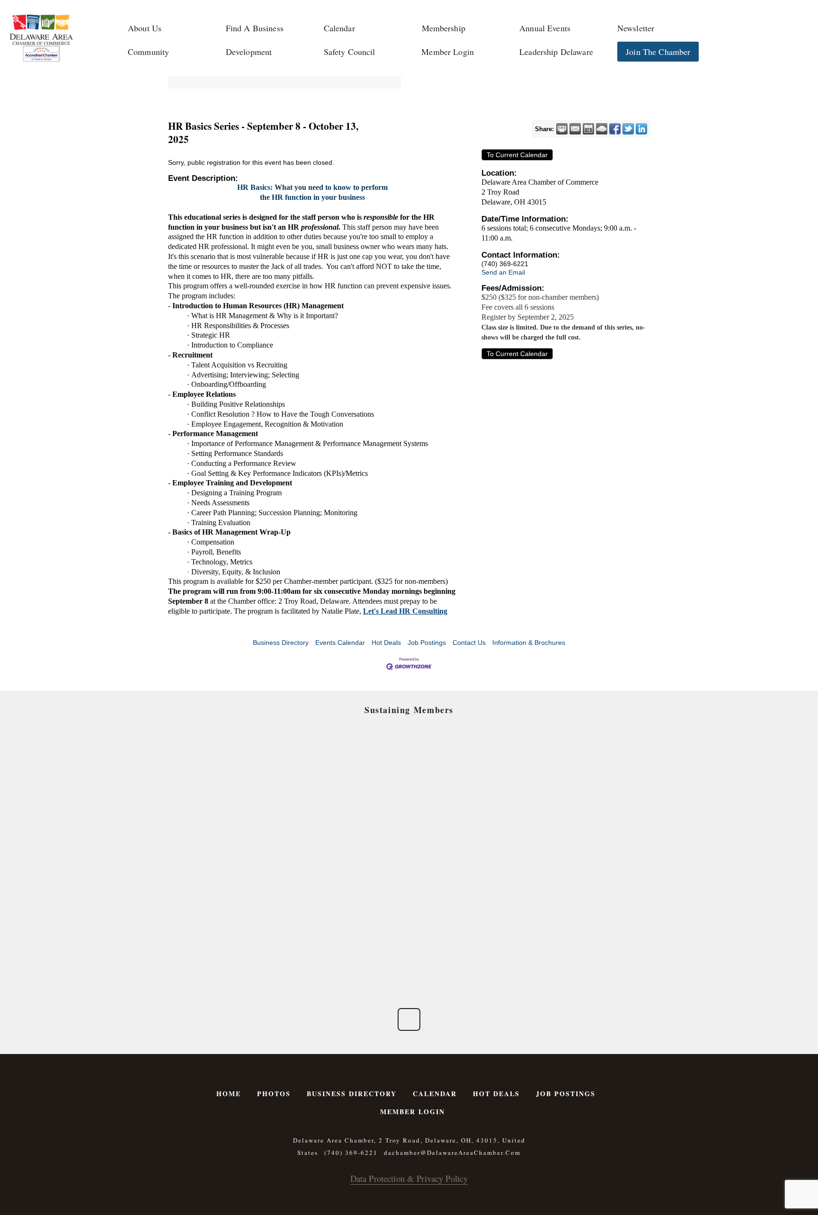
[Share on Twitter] (628, 128)
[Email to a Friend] (575, 128)
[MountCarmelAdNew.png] (239, 833)
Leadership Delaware (556, 51)
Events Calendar (340, 642)
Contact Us (469, 642)
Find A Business (255, 28)
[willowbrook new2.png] (239, 960)
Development (249, 51)
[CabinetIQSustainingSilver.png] (578, 833)
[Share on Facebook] (615, 128)
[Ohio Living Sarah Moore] (578, 896)
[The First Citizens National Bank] (465, 896)
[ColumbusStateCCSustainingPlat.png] (239, 769)
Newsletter (635, 28)
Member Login (447, 51)
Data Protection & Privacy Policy (409, 1178)
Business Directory (281, 642)
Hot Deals (386, 642)
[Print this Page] (562, 128)
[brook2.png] (465, 833)
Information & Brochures (528, 642)
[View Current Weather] (601, 128)
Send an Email (503, 272)
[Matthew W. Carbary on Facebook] (409, 1019)
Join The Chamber (658, 51)
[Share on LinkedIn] (641, 128)
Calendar (339, 28)
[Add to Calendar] (588, 128)
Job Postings (427, 642)
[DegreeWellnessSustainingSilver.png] (352, 896)
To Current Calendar (517, 155)
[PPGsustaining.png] (352, 833)
